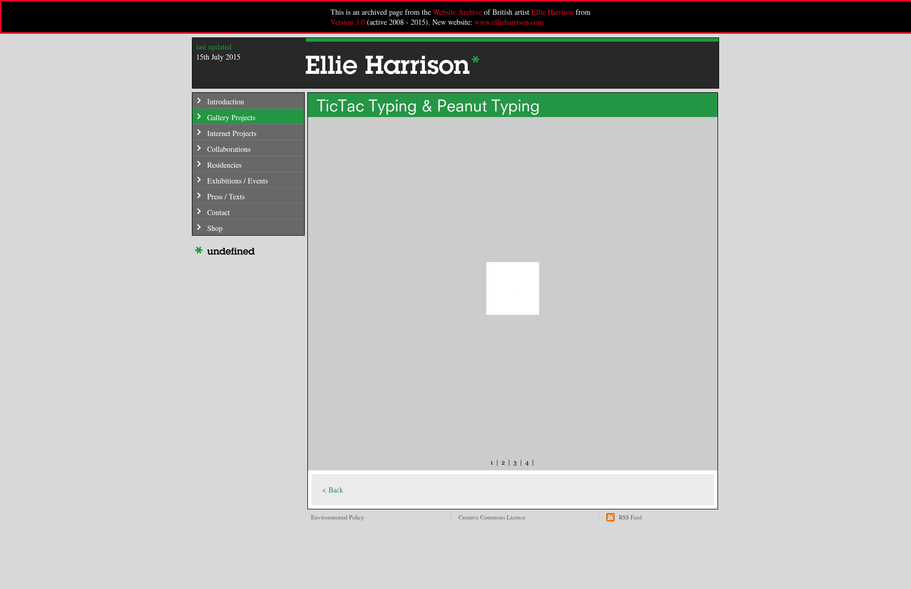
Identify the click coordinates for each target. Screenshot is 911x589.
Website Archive (457, 12)
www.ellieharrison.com (509, 22)
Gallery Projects (231, 117)
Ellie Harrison (552, 12)
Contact (218, 212)
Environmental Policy (337, 517)
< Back (332, 490)
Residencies (224, 165)
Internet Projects (231, 133)
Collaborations (228, 149)
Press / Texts (226, 196)
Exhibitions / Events (237, 181)
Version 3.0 (348, 22)
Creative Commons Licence (492, 517)
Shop (214, 228)
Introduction (225, 101)
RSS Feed (630, 517)
